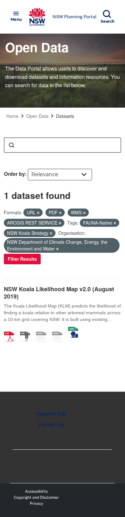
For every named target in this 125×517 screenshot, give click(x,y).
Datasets (65, 116)
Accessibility (36, 491)
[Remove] (38, 212)
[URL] (43, 330)
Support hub (51, 414)
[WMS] (73, 330)
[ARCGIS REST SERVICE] (59, 330)
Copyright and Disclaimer (36, 497)
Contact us (51, 425)
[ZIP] (27, 330)
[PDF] (11, 330)
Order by (14, 173)
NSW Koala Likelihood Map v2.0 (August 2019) (59, 292)
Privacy (36, 503)
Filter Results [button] (22, 259)
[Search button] (11, 145)
